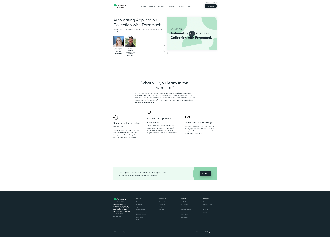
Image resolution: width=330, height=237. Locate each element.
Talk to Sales (210, 6)
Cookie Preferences (208, 209)
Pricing (189, 6)
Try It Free (205, 174)
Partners (181, 6)
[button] (143, 6)
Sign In (215, 2)
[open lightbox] (192, 33)
